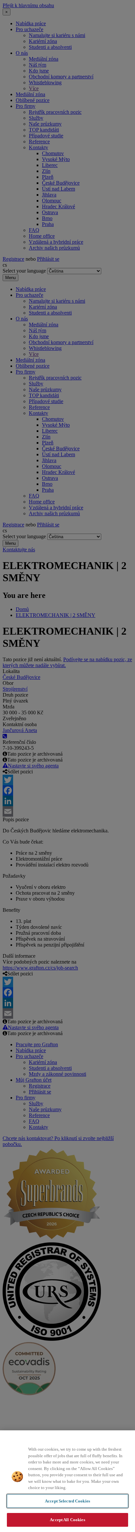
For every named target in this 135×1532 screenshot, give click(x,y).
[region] (67, 1481)
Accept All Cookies (67, 1519)
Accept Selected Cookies (67, 1501)
